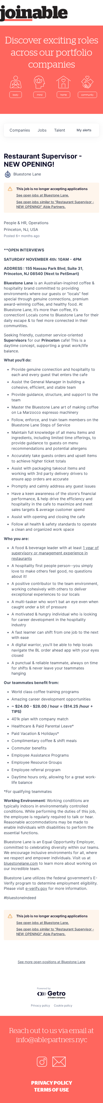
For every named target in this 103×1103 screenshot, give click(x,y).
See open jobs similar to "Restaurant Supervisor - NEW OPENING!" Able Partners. (55, 204)
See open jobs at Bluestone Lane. (42, 195)
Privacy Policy (51, 1083)
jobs (42, 130)
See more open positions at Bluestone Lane (51, 962)
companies (20, 130)
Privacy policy (40, 1005)
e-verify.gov (36, 888)
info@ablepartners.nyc (51, 1039)
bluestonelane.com (21, 863)
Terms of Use (51, 1089)
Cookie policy (63, 1005)
